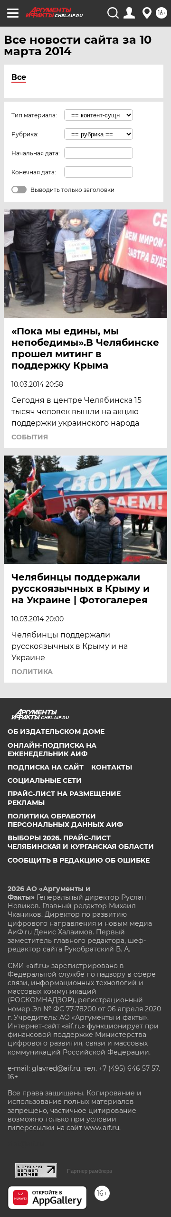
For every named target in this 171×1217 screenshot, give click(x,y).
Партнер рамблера (89, 1171)
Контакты (111, 767)
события (29, 437)
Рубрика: (24, 134)
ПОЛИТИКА (32, 671)
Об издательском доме (56, 731)
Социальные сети (45, 780)
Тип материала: (34, 115)
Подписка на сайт (46, 767)
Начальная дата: (35, 153)
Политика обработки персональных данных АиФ (65, 820)
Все (18, 77)
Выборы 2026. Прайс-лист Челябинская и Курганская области (81, 842)
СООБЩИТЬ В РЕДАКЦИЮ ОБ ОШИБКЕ (79, 860)
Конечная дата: (33, 172)
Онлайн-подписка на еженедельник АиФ (52, 749)
